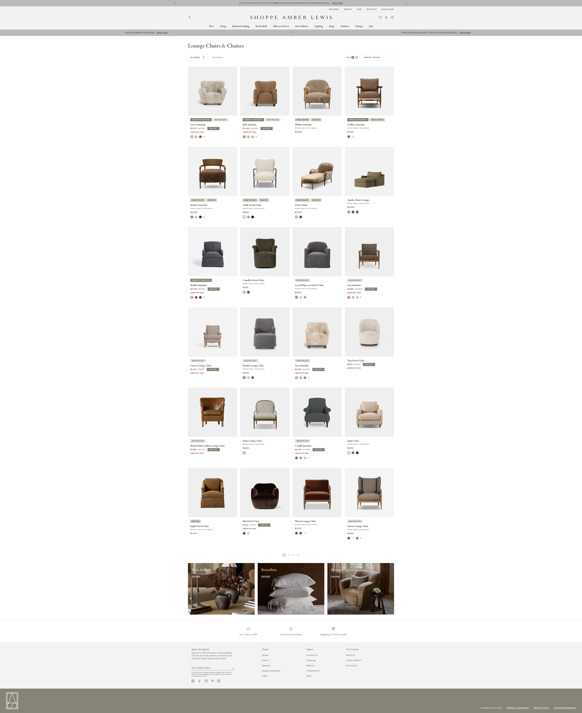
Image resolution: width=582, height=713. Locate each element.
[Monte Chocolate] (252, 217)
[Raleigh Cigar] (357, 452)
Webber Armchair (303, 124)
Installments (312, 670)
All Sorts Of (371, 9)
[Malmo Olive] (248, 292)
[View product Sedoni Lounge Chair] (360, 538)
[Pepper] (296, 457)
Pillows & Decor (281, 26)
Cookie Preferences (565, 708)
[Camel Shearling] (196, 136)
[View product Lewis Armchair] (204, 136)
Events (265, 660)
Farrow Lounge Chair (200, 365)
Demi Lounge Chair (252, 440)
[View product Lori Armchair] (360, 297)
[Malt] (304, 457)
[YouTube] (206, 681)
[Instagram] (193, 681)
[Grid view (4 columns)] (352, 57)
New (211, 26)
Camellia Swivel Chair (253, 280)
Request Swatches (271, 670)
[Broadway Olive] (357, 212)
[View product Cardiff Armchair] (308, 457)
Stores (265, 655)
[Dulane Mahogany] (300, 533)
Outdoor (344, 26)
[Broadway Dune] (300, 297)
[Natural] (353, 136)
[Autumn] (196, 297)
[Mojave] (300, 457)
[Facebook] (218, 681)
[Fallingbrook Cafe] (248, 217)
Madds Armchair (198, 285)
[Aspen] (191, 297)
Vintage (359, 26)
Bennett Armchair (198, 205)
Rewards (348, 9)
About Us (350, 655)
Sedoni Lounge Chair (357, 526)
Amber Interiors (354, 660)
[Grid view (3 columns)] (356, 57)
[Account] (386, 17)
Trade (359, 9)
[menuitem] (334, 9)
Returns (310, 665)
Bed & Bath (261, 26)
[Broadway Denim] (296, 297)
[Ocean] (200, 297)
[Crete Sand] (244, 217)
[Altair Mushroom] (300, 217)
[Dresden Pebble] (357, 538)
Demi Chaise (301, 205)
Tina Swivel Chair (355, 360)
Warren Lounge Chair (305, 521)
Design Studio (387, 9)
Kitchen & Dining (240, 26)
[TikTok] (199, 681)
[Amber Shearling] (191, 217)
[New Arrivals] (221, 589)
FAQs (308, 676)
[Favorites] (380, 17)
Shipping (310, 660)
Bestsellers (334, 9)
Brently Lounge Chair (253, 365)
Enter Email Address (201, 664)
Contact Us (312, 655)
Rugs (331, 26)
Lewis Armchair (197, 124)
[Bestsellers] (291, 589)
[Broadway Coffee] (353, 212)
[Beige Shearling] (196, 217)
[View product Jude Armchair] (256, 136)
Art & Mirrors (301, 26)
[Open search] (190, 17)
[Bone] (248, 533)
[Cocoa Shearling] (200, 217)
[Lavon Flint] (304, 297)
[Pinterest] (213, 681)
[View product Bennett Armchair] (204, 217)
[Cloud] (357, 297)
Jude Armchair (249, 124)
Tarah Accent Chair (252, 205)
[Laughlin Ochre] (353, 452)
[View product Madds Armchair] (204, 297)
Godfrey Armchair (356, 124)
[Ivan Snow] (304, 533)
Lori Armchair (354, 285)
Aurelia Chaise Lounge (358, 200)
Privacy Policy (541, 708)
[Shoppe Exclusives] (360, 589)
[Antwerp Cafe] (348, 136)
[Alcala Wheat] (244, 292)
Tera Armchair (302, 365)
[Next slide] (407, 3)
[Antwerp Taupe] (348, 452)
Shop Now (312, 3)
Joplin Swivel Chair (199, 526)
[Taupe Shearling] (304, 377)
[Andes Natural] (353, 538)
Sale (371, 26)
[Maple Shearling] (200, 136)
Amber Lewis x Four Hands (306, 128)
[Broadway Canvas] (348, 212)
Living (223, 26)
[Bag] (392, 17)
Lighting (318, 26)
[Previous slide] (175, 3)
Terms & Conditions (518, 708)
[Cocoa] (244, 533)
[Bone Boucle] (191, 136)
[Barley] (244, 136)
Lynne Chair (353, 440)
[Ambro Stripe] (348, 538)
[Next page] (298, 555)
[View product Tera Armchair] (308, 377)
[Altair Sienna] (296, 533)
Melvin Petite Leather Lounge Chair (207, 445)
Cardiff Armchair (303, 445)
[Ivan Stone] (296, 217)
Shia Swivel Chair (251, 521)
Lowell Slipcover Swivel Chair (309, 285)
